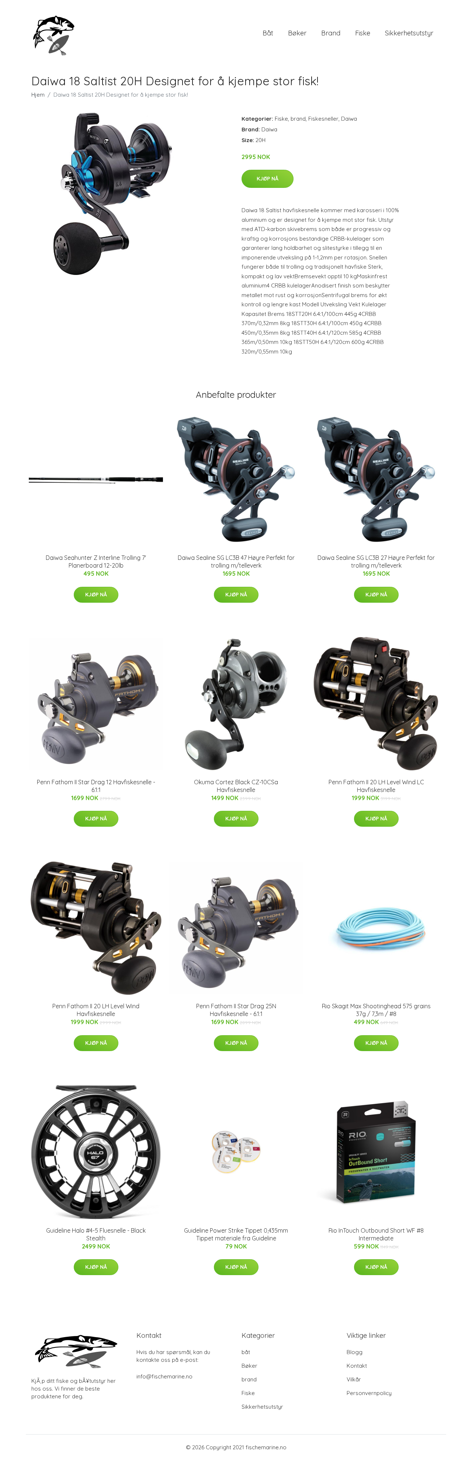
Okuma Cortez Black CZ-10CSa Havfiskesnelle (236, 785)
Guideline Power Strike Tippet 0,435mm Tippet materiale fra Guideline (236, 1234)
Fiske (362, 33)
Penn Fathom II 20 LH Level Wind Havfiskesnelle (95, 1009)
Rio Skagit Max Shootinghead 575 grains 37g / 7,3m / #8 (376, 1009)
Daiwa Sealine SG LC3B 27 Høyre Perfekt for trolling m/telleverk (376, 561)
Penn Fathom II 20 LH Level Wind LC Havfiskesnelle (376, 785)
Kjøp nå (267, 178)
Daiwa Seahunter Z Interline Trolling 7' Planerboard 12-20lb (96, 561)
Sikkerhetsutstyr (409, 33)
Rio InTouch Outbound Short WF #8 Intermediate (376, 1234)
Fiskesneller (323, 118)
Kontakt (357, 1365)
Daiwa (349, 118)
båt (268, 33)
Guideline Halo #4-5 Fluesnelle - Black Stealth (96, 1234)
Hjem (38, 94)
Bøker (297, 33)
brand (330, 33)
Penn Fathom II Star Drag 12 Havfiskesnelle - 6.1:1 (96, 785)
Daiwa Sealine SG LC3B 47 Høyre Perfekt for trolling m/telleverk (236, 561)
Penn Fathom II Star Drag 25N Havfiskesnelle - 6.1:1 (236, 1009)
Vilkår (354, 1379)
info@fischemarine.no (164, 1376)
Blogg (354, 1352)
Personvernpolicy (369, 1393)
